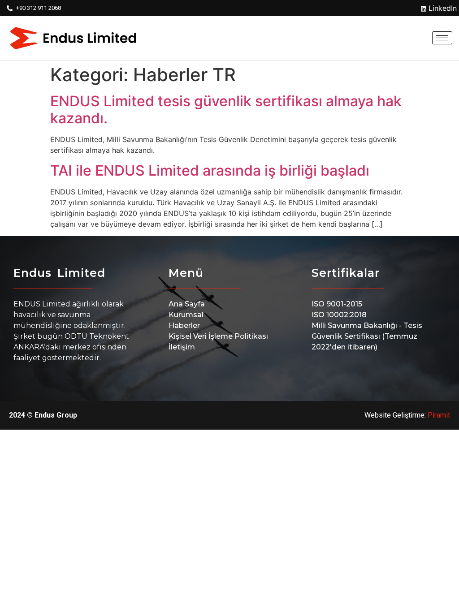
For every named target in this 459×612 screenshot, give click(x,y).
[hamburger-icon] (442, 37)
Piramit (439, 415)
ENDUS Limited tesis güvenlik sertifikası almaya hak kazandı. (226, 109)
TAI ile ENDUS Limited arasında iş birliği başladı (209, 170)
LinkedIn (441, 8)
